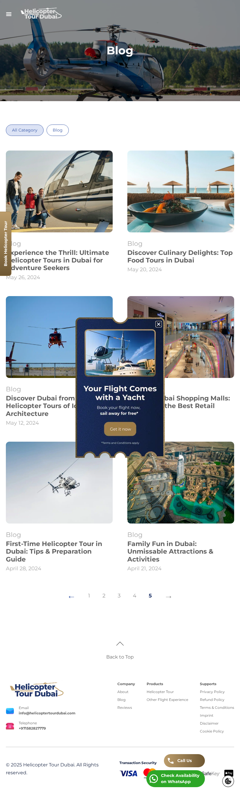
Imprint (206, 715)
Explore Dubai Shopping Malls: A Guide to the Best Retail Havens (178, 406)
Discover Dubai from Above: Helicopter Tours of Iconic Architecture (53, 406)
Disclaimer (209, 723)
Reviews (124, 707)
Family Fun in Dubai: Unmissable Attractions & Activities (170, 551)
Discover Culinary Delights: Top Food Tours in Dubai (180, 256)
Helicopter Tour (160, 692)
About (122, 692)
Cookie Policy (212, 731)
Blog (58, 130)
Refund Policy (212, 699)
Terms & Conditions (217, 707)
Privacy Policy (212, 692)
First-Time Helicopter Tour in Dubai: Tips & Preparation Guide (54, 551)
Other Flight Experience (167, 699)
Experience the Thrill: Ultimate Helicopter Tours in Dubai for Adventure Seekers (57, 260)
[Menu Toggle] (9, 14)
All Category (24, 130)
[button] (228, 781)
